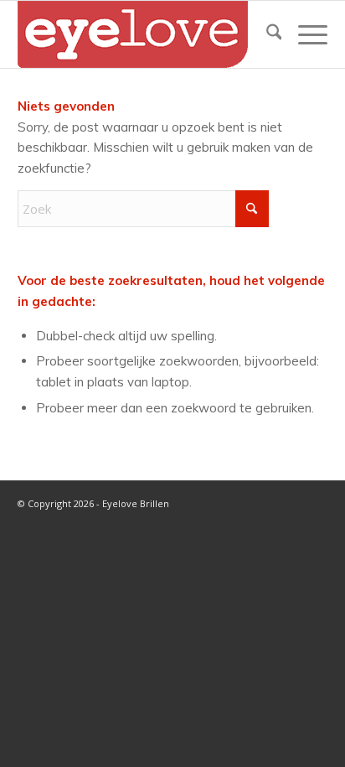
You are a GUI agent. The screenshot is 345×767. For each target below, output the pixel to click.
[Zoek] (266, 34)
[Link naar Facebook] (264, 502)
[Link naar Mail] (314, 502)
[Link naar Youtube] (289, 502)
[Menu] (304, 34)
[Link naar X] (239, 502)
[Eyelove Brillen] (142, 34)
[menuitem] (266, 34)
